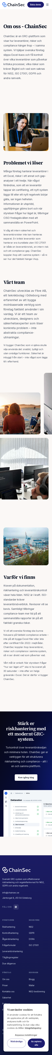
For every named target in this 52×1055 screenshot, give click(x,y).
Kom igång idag (26, 777)
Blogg (32, 979)
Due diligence (9, 963)
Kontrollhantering (10, 933)
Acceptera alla (36, 1043)
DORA (32, 939)
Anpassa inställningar (26, 1035)
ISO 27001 (34, 945)
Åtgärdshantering (10, 939)
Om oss (5, 979)
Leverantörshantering (12, 951)
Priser (5, 985)
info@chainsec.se (10, 892)
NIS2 (31, 927)
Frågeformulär (9, 945)
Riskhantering (8, 927)
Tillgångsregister (10, 957)
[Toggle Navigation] (47, 4)
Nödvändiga (17, 1041)
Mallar (32, 985)
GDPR (31, 933)
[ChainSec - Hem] (13, 4)
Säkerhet (6, 997)
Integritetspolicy (33, 1028)
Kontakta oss (8, 991)
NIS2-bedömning (37, 991)
